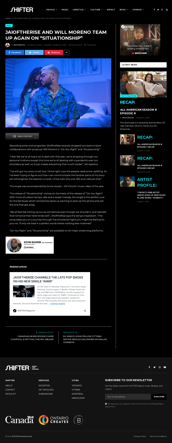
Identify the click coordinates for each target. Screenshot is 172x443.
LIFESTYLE (78, 9)
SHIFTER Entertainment (22, 436)
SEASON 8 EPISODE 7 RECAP (149, 141)
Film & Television (128, 96)
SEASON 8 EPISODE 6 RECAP (149, 162)
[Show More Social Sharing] (66, 52)
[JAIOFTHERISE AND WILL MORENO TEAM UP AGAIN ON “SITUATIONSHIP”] (58, 92)
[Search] (166, 10)
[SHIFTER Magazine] (21, 10)
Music (9, 25)
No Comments (77, 45)
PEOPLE (50, 9)
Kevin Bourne (19, 45)
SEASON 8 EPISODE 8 (138, 107)
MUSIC (65, 9)
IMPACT (111, 9)
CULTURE (95, 9)
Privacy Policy (157, 404)
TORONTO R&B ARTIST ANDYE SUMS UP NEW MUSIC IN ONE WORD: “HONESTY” (151, 188)
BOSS (123, 9)
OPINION (136, 9)
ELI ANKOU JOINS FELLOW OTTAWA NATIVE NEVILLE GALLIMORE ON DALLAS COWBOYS (85, 339)
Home (7, 18)
